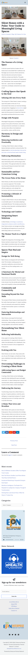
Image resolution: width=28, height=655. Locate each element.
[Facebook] (9, 634)
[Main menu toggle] (25, 2)
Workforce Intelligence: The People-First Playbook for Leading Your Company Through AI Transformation (14, 488)
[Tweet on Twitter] (3, 432)
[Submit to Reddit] (10, 432)
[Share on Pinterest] (14, 432)
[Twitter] (12, 634)
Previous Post (14, 440)
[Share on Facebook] (7, 432)
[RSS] (18, 634)
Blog (13, 34)
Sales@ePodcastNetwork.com (14, 648)
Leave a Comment (6, 34)
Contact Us (14, 610)
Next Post (14, 445)
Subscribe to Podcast (14, 608)
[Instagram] (15, 634)
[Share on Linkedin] (17, 432)
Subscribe (14, 596)
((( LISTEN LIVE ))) (14, 602)
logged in (10, 455)
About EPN (14, 604)
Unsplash (16, 58)
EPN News (14, 606)
